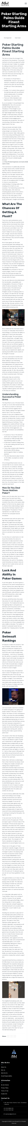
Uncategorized (7, 38)
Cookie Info (4, 1093)
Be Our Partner (5, 1085)
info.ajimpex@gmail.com (10, 1114)
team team (18, 38)
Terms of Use (4, 1091)
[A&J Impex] (5, 3)
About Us (3, 1067)
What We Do (4, 1073)
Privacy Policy (4, 1088)
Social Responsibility (6, 1076)
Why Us (3, 1070)
